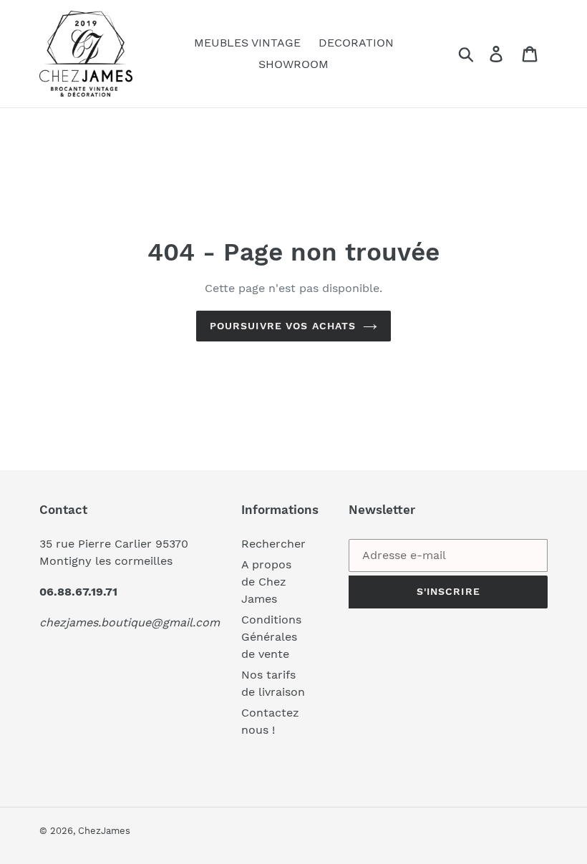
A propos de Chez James (266, 582)
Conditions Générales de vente (271, 637)
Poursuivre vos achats (283, 325)
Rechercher (273, 543)
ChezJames (104, 830)
